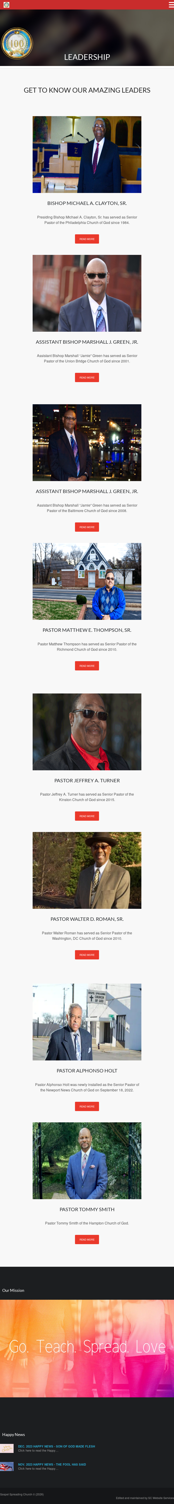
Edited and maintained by (145, 1498)
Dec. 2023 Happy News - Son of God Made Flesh (56, 1446)
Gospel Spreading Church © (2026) (22, 1494)
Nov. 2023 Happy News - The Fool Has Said (52, 1464)
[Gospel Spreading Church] (17, 63)
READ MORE (87, 1239)
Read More (87, 239)
